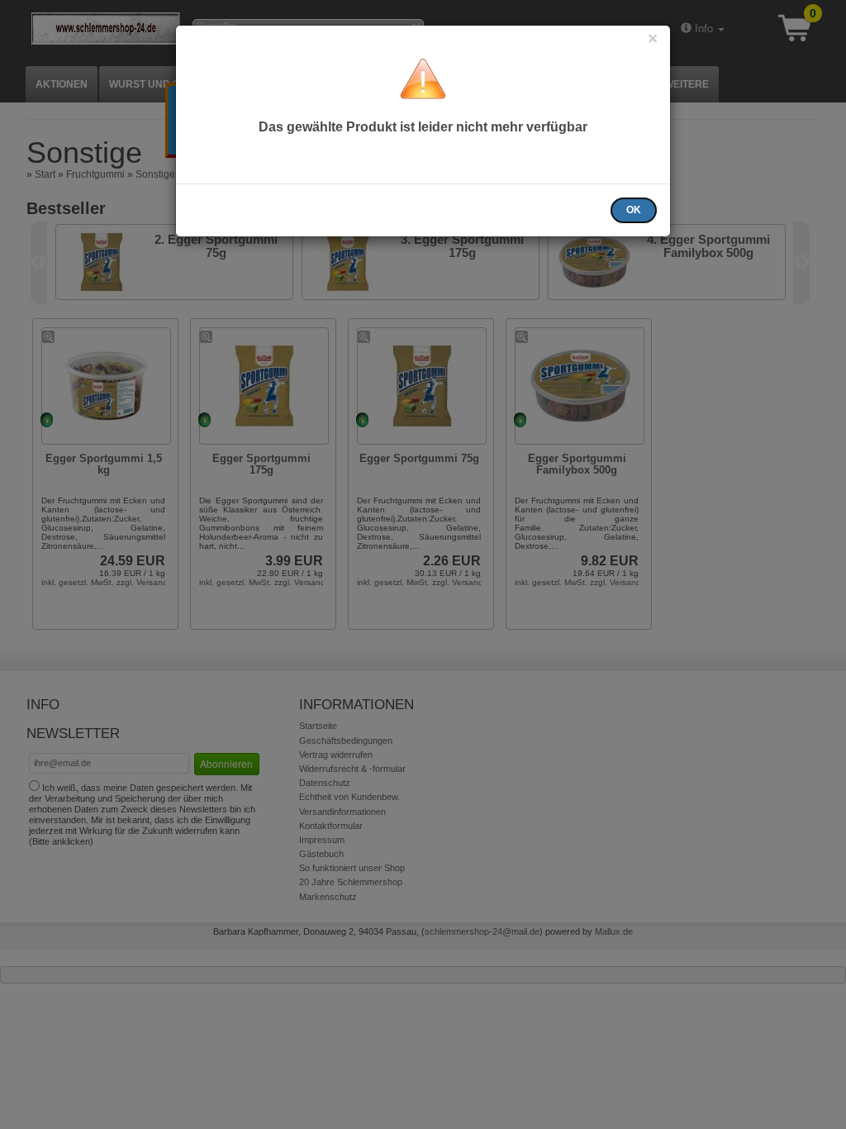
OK (633, 210)
